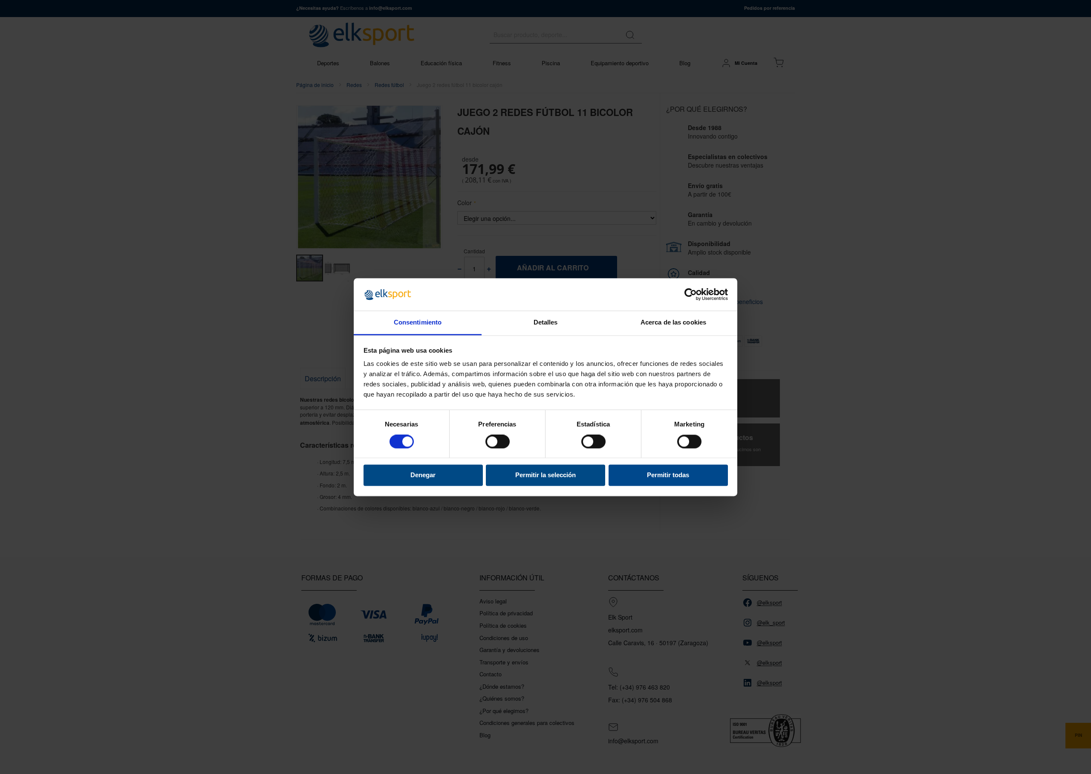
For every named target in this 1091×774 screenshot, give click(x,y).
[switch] (497, 442)
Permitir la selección (545, 475)
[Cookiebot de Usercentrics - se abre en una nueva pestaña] (690, 294)
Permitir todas (668, 475)
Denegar (423, 475)
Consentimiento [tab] (418, 322)
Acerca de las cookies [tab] (673, 322)
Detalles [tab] (546, 322)
